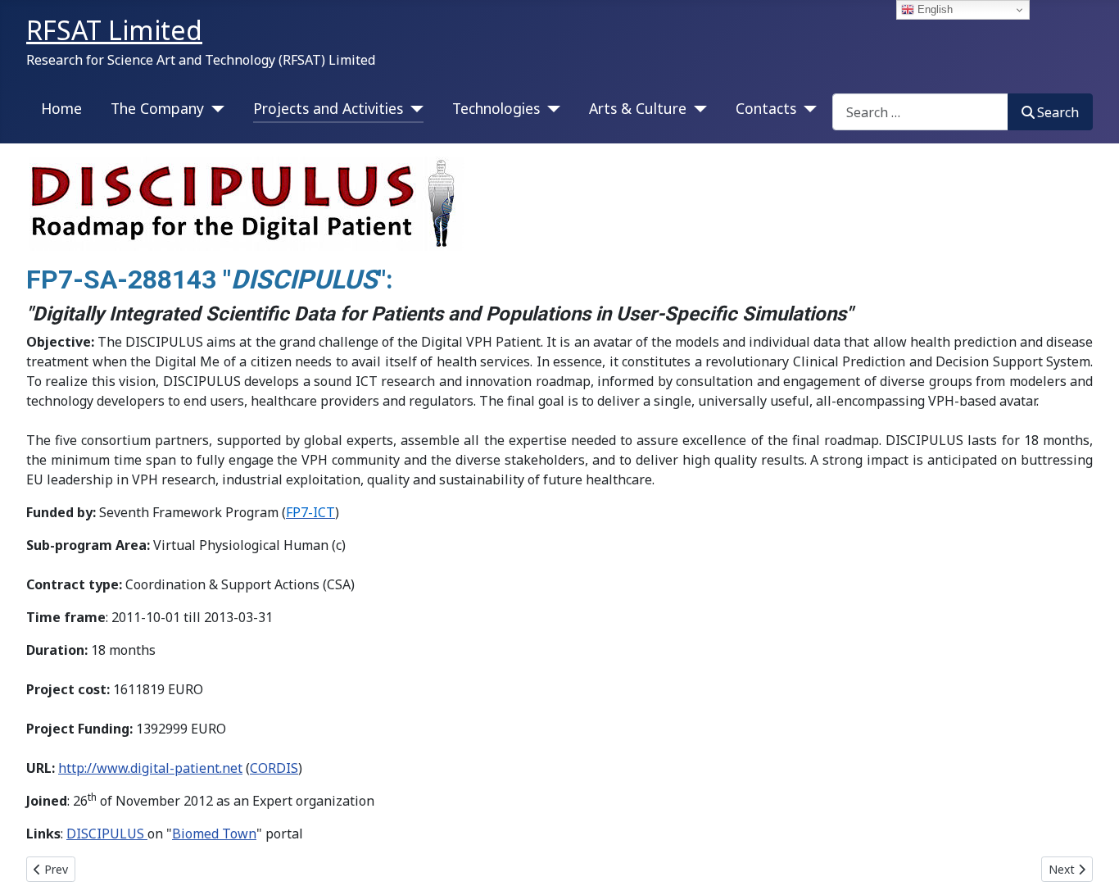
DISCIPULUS (106, 834)
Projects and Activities (328, 108)
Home (61, 108)
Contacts (766, 108)
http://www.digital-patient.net (150, 768)
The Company (157, 108)
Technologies (496, 108)
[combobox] (920, 111)
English (933, 9)
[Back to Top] (1090, 864)
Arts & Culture (637, 108)
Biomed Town (214, 834)
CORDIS (274, 768)
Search (1058, 112)
